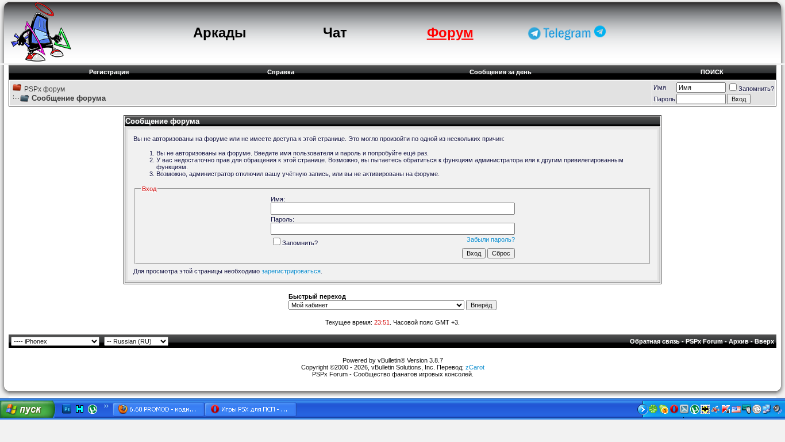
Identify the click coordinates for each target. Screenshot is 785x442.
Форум (450, 32)
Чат (335, 32)
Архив (739, 341)
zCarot (474, 367)
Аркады (220, 32)
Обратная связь (655, 341)
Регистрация (109, 71)
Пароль (664, 99)
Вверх (764, 341)
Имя (659, 87)
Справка (280, 71)
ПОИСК (712, 71)
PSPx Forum (704, 341)
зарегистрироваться (291, 271)
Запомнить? (756, 88)
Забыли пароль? (491, 239)
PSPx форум (44, 89)
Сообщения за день (501, 71)
